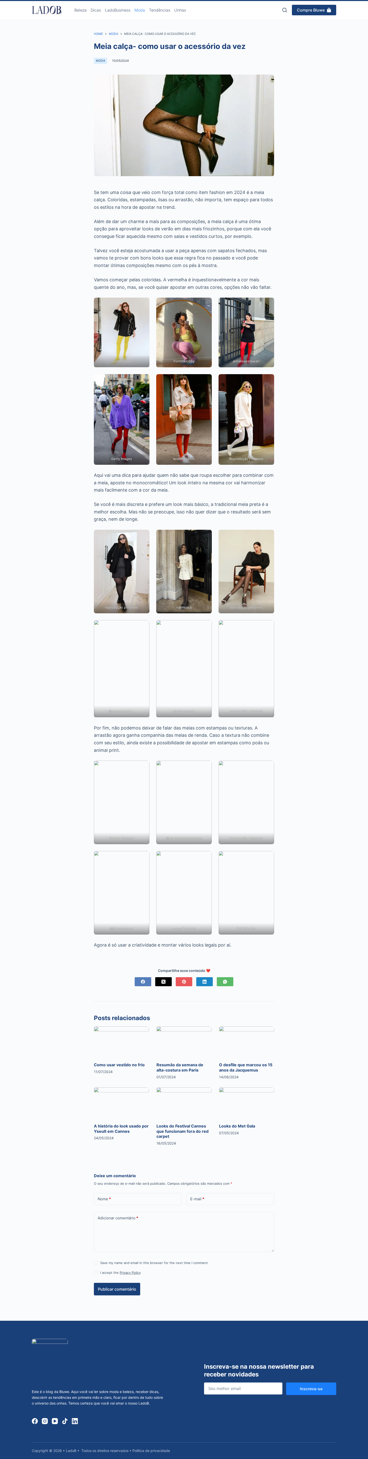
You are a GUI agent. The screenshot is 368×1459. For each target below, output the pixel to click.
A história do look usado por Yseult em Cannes (121, 1128)
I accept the (120, 1273)
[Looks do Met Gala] (246, 1102)
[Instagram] (45, 1421)
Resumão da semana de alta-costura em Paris (179, 1067)
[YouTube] (55, 1421)
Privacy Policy (130, 1273)
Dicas (96, 10)
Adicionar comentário (118, 1218)
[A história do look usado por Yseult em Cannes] (121, 1102)
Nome (104, 1199)
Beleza (80, 10)
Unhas (180, 10)
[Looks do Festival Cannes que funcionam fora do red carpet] (184, 1102)
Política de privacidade (151, 1450)
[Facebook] (143, 981)
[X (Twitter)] (163, 981)
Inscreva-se (311, 1388)
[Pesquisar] (284, 10)
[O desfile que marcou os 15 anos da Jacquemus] (246, 1041)
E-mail (197, 1199)
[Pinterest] (184, 981)
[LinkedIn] (204, 981)
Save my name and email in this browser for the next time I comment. (154, 1263)
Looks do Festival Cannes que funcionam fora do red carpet (182, 1131)
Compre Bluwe (311, 10)
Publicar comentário (117, 1289)
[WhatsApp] (225, 981)
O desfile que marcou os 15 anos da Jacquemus (245, 1067)
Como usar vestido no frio (119, 1064)
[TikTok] (65, 1421)
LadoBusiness (117, 10)
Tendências (159, 10)
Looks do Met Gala (237, 1126)
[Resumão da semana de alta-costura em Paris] (184, 1041)
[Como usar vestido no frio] (121, 1041)
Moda (139, 10)
